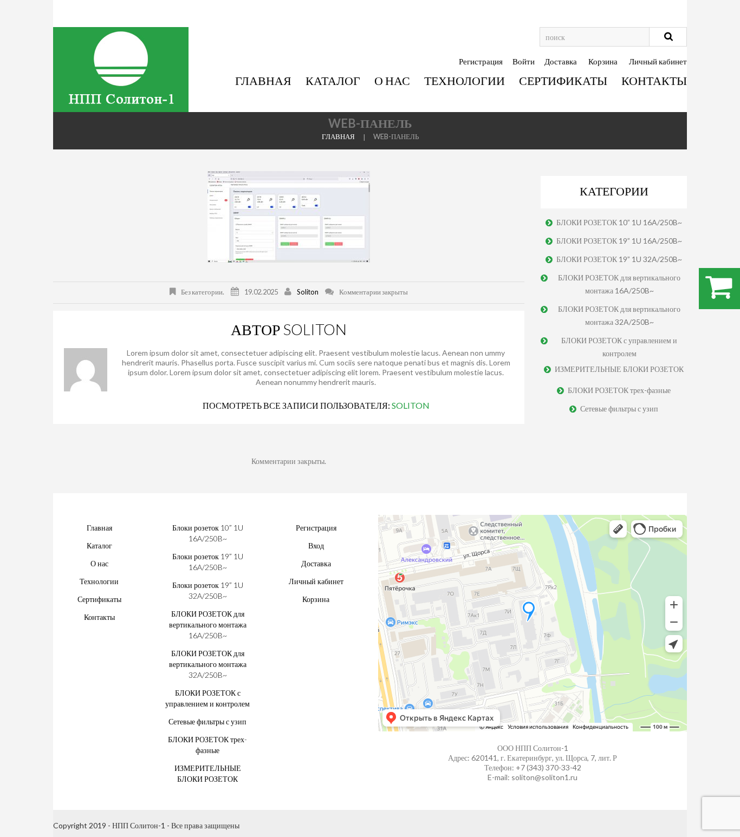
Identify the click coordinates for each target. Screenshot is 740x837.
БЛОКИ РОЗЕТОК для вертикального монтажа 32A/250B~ (619, 315)
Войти (523, 61)
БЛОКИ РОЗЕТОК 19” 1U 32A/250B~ (619, 259)
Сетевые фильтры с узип (619, 408)
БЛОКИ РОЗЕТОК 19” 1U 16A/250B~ (619, 240)
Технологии (464, 80)
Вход (316, 545)
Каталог (333, 80)
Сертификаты (563, 80)
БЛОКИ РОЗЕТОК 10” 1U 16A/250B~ (619, 222)
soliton (308, 291)
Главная (263, 80)
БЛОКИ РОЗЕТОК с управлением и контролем (619, 347)
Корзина (603, 61)
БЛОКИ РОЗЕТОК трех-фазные (619, 390)
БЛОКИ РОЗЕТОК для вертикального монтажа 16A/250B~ (619, 284)
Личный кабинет (658, 61)
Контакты (654, 80)
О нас (392, 80)
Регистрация (481, 61)
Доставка (560, 61)
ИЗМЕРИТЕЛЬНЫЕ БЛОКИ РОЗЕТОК (619, 369)
